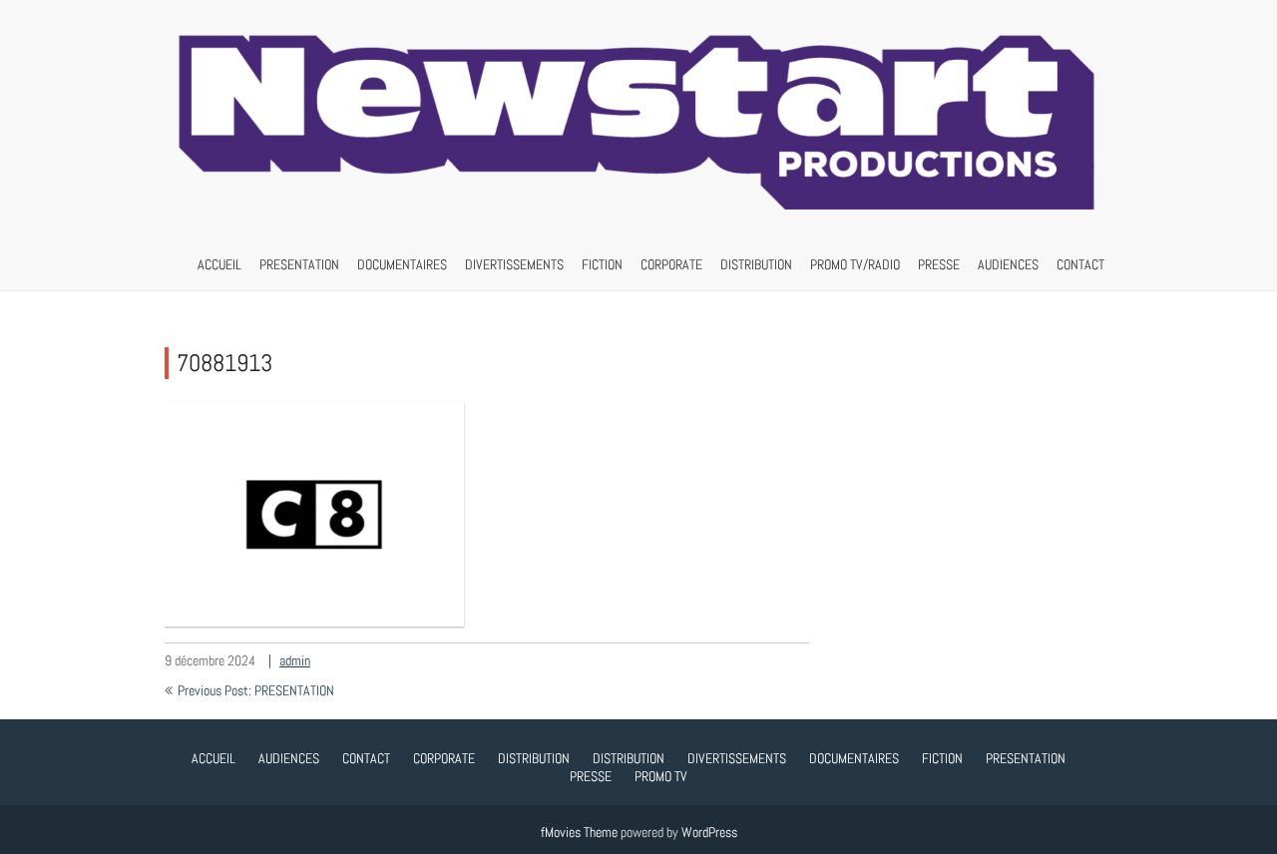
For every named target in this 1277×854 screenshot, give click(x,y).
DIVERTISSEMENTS (514, 264)
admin (294, 660)
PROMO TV (661, 776)
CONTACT (1080, 264)
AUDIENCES (1008, 264)
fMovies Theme (579, 832)
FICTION (602, 264)
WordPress (709, 832)
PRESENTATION (299, 264)
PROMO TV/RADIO (855, 264)
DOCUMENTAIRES (402, 264)
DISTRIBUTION (756, 264)
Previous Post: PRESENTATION (256, 690)
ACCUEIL (219, 264)
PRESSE (939, 264)
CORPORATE (671, 264)
